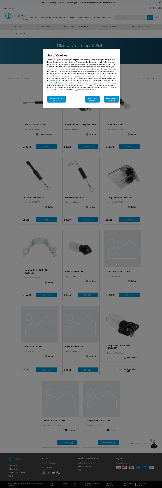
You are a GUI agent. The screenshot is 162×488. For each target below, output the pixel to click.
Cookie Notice (106, 76)
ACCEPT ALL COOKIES (92, 99)
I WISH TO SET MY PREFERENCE (56, 99)
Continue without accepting (111, 99)
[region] (81, 78)
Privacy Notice (55, 80)
